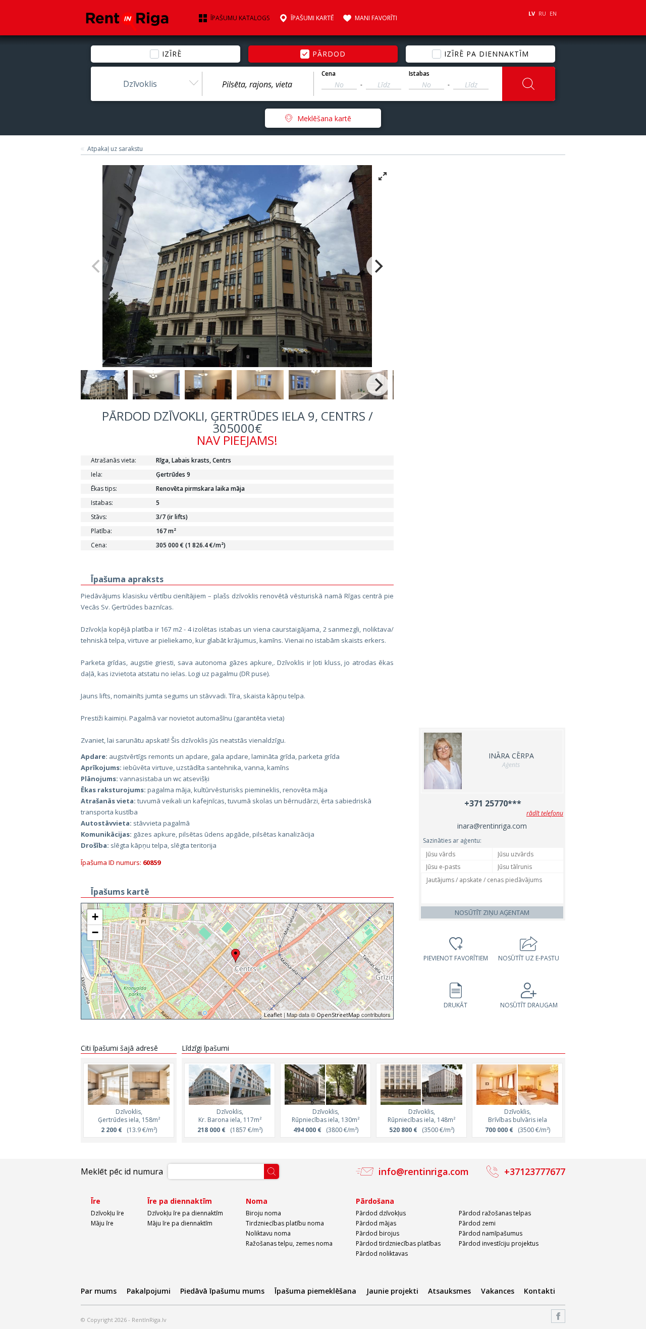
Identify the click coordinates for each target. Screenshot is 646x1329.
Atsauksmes (449, 1291)
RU (542, 13)
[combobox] (146, 84)
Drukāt (455, 1005)
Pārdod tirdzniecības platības (398, 1243)
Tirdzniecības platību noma (285, 1223)
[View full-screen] (382, 176)
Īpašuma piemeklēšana (315, 1291)
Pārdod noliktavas (382, 1253)
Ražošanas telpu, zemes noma (289, 1243)
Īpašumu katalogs (240, 18)
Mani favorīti (376, 18)
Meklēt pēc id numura (122, 1171)
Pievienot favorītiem (455, 958)
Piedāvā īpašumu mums (222, 1291)
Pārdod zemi (477, 1223)
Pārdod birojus (377, 1233)
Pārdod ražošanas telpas (495, 1213)
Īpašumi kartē (312, 18)
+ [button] (95, 916)
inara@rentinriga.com (492, 826)
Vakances (497, 1291)
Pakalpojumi (149, 1291)
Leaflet (273, 1014)
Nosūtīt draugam (529, 1005)
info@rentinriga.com (424, 1171)
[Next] (377, 266)
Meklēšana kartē (324, 118)
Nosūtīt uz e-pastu (528, 958)
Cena (328, 74)
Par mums (99, 1291)
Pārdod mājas (376, 1223)
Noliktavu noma (268, 1233)
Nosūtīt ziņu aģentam (492, 912)
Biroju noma (263, 1213)
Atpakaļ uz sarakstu (115, 148)
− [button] (95, 932)
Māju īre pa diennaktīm (179, 1223)
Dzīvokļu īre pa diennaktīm (185, 1213)
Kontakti (539, 1291)
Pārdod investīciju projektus (499, 1243)
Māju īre (102, 1223)
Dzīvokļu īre (107, 1213)
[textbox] (258, 84)
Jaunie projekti (392, 1291)
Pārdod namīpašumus (490, 1233)
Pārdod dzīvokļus (381, 1213)
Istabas (419, 74)
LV (531, 13)
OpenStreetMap (338, 1014)
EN (553, 13)
